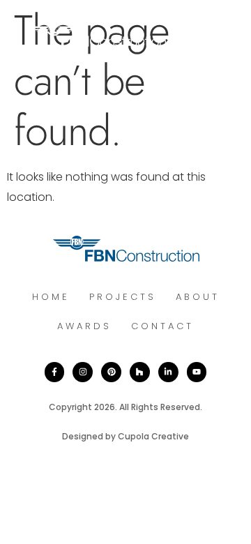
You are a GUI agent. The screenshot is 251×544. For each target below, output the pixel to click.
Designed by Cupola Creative (125, 436)
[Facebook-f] (55, 372)
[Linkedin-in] (168, 372)
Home (51, 296)
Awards (84, 326)
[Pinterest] (111, 372)
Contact (162, 326)
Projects (122, 296)
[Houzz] (140, 372)
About (198, 296)
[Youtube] (197, 372)
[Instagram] (83, 372)
